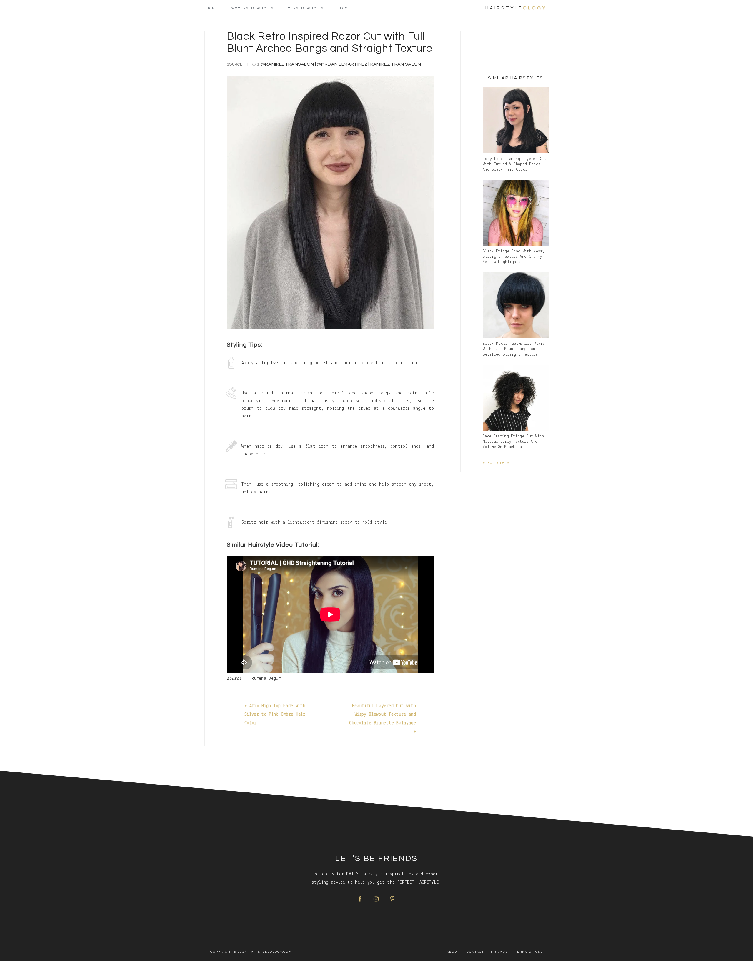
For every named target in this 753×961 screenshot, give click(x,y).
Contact (475, 951)
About (453, 951)
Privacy (499, 951)
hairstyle (516, 8)
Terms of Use (529, 951)
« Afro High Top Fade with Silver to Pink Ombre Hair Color (274, 714)
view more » (496, 462)
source (234, 64)
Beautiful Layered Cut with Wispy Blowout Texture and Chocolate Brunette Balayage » (382, 719)
